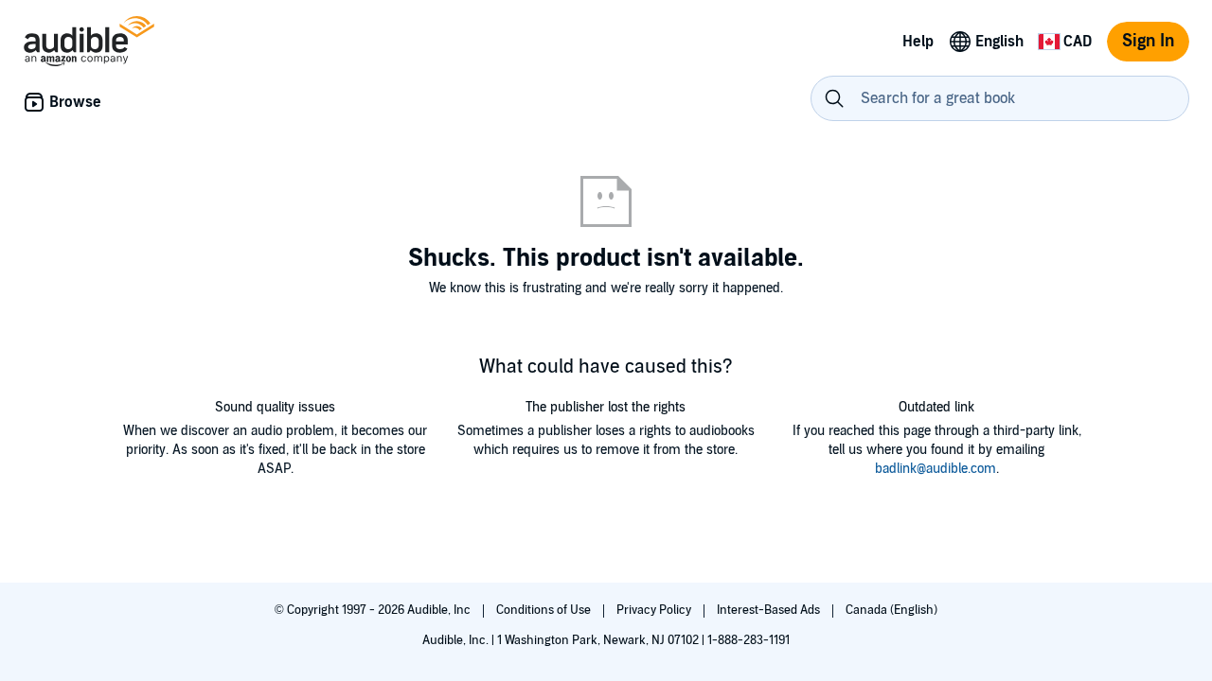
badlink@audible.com (935, 469)
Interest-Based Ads (770, 610)
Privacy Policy (655, 610)
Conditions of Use (545, 610)
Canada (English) (891, 610)
